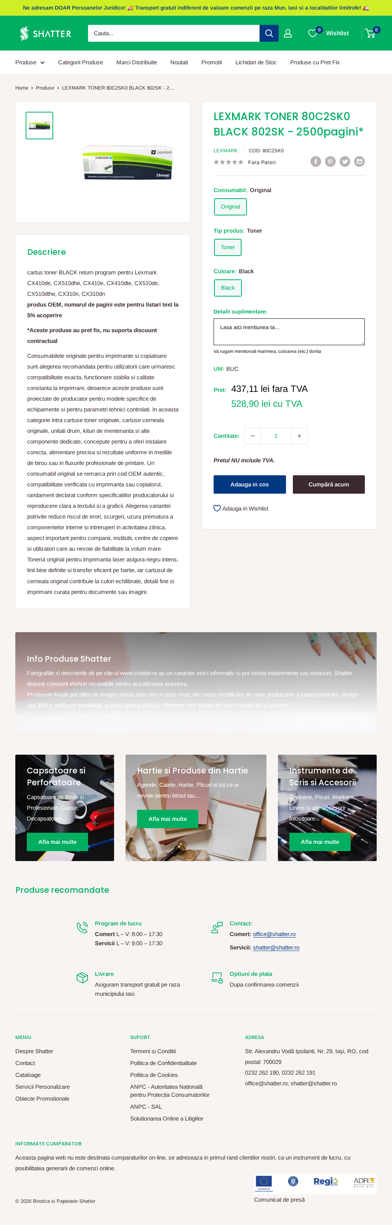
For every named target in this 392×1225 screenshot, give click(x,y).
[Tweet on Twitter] (345, 161)
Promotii (211, 62)
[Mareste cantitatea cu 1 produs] (299, 436)
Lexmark (226, 150)
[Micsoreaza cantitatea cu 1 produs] (253, 436)
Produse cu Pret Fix (315, 62)
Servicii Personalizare (42, 1086)
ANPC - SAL (146, 1106)
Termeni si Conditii (153, 1051)
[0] (370, 33)
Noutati (179, 62)
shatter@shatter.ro (276, 947)
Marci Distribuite (136, 62)
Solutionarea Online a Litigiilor (166, 1118)
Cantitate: (227, 435)
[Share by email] (359, 161)
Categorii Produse (80, 62)
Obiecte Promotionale (42, 1098)
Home (21, 88)
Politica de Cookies (154, 1075)
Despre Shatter (34, 1051)
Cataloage (28, 1075)
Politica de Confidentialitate (163, 1063)
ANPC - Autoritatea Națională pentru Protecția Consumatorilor (169, 1090)
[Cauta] (269, 33)
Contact (25, 1063)
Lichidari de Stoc (256, 62)
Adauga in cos (249, 484)
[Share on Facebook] (315, 161)
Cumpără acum (329, 484)
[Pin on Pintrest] (330, 161)
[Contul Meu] (288, 33)
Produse (25, 62)
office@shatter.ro (274, 934)
